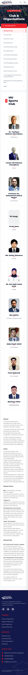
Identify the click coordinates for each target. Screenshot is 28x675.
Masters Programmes (7, 621)
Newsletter (5, 644)
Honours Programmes (8, 619)
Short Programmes (7, 624)
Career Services (6, 636)
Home (5, 9)
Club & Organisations (17, 9)
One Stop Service (6, 638)
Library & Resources (7, 627)
